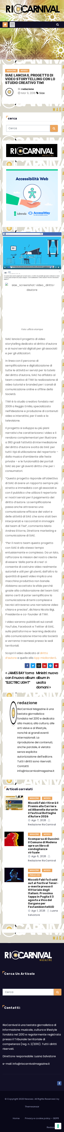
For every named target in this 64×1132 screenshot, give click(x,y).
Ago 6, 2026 (38, 856)
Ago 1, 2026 (38, 910)
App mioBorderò (45, 658)
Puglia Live (35, 875)
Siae (42, 93)
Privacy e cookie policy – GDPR (42, 1118)
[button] (57, 24)
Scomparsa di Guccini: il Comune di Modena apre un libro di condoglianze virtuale (43, 845)
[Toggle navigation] (12, 24)
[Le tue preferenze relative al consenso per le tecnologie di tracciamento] (58, 1126)
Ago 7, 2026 (38, 820)
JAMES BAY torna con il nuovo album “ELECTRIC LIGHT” (20, 678)
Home (16, 1118)
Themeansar (32, 1106)
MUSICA (24, 70)
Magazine (11, 70)
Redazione (53, 1127)
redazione (27, 89)
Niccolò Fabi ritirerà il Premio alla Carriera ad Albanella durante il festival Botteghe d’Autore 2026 (43, 809)
